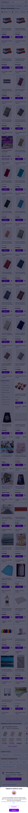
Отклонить (14, 806)
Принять (14, 810)
